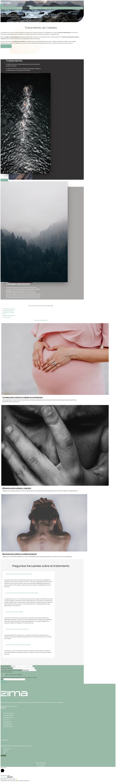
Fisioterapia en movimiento (10, 700)
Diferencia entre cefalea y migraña (16, 488)
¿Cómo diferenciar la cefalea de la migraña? (17, 629)
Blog (31, 8)
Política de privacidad (7, 672)
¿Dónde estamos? (7, 743)
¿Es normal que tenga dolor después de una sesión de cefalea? (21, 593)
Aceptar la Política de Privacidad (13, 674)
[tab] (29, 573)
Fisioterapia (7, 10)
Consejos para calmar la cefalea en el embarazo (22, 397)
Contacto (44, 8)
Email (2, 679)
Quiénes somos (37, 8)
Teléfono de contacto (7, 668)
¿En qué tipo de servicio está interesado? (11, 670)
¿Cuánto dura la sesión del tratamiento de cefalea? (18, 574)
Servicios (25, 8)
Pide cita (3, 738)
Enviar (3, 682)
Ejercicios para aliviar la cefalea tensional (19, 554)
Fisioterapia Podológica (7, 732)
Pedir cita (19, 8)
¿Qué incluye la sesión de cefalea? (14, 612)
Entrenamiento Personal (7, 734)
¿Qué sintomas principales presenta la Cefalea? (18, 644)
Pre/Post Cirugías (5, 729)
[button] (6, 46)
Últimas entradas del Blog (41, 320)
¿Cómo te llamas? (6, 666)
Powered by (4, 777)
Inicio (1, 10)
